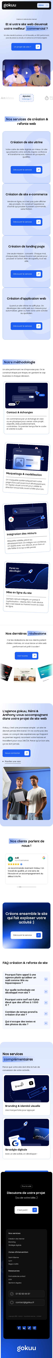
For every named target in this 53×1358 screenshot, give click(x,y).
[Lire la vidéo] (26, 73)
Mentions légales (14, 1283)
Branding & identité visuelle (22, 1106)
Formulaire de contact (16, 1276)
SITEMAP (39, 1316)
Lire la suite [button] (13, 880)
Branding (12, 1242)
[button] (26, 979)
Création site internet (16, 1239)
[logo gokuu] (10, 5)
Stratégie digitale (14, 1245)
